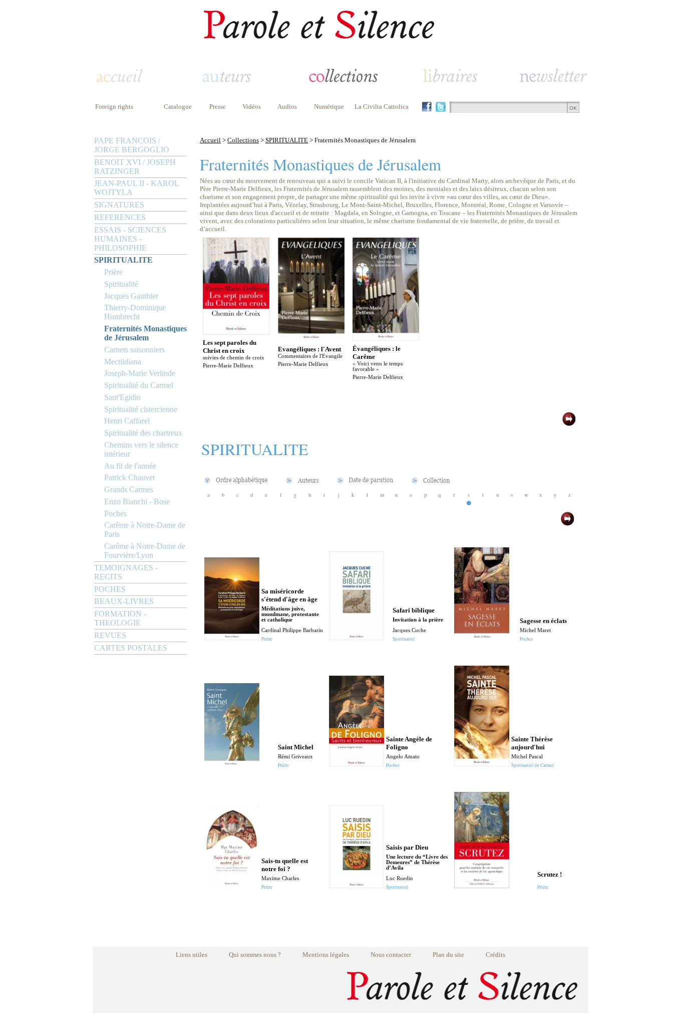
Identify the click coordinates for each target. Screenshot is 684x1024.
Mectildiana (122, 361)
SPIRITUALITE (123, 260)
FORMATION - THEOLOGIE (120, 618)
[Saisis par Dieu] (356, 885)
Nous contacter (391, 954)
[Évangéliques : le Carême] (386, 338)
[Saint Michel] (231, 763)
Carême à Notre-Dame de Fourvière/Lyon (144, 550)
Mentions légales (325, 954)
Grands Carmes (128, 489)
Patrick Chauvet (129, 477)
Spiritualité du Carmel (138, 385)
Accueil (210, 140)
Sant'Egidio (122, 397)
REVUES (110, 635)
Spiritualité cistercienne (140, 409)
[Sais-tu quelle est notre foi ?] (231, 885)
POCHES (110, 589)
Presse (217, 106)
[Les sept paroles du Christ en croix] (236, 332)
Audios (287, 106)
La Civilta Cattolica (382, 106)
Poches (115, 513)
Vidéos (251, 106)
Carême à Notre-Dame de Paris (144, 529)
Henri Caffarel (127, 421)
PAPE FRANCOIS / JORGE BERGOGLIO (131, 145)
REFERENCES (120, 217)
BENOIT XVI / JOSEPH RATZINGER (135, 166)
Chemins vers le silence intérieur (141, 449)
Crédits (495, 954)
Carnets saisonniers (134, 349)
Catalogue (178, 106)
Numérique (329, 106)
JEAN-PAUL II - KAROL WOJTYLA (136, 187)
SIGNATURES (119, 204)
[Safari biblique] (356, 637)
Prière (113, 272)
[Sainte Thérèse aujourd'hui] (481, 763)
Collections (243, 140)
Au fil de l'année (130, 466)
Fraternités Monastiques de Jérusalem (145, 333)
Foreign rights (114, 106)
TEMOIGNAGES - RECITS (126, 572)
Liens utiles (191, 954)
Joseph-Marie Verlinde (139, 373)
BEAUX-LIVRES (124, 601)
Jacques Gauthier (131, 296)
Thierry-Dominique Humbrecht (135, 312)
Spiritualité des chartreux (143, 433)
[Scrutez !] (481, 885)
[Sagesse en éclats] (481, 637)
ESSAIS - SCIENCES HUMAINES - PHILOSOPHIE (130, 239)
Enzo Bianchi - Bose (137, 501)
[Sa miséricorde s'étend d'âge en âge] (231, 637)
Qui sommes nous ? (255, 954)
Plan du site (448, 954)
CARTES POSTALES (130, 648)
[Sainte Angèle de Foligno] (356, 763)
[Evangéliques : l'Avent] (311, 338)
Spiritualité (121, 284)
